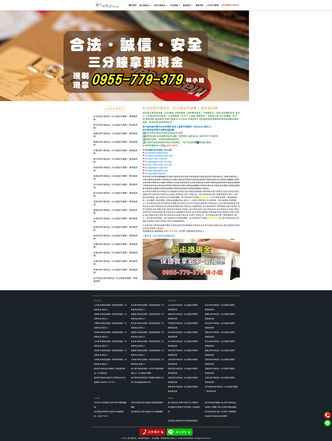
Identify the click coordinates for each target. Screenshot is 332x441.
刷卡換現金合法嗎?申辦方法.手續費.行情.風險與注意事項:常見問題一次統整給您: (184, 407)
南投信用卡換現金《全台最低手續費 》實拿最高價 (115, 237)
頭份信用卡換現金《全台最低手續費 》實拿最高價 (115, 169)
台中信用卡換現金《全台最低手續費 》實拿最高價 (115, 186)
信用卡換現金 (160, 5)
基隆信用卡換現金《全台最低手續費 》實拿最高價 (115, 135)
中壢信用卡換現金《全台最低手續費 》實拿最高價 (115, 152)
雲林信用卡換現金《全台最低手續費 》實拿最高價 (115, 203)
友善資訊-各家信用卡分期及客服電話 (183, 421)
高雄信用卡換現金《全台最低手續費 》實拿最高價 (115, 228)
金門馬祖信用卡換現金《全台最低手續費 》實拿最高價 (115, 279)
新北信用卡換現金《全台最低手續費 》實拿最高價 (115, 126)
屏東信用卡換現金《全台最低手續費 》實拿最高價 (115, 271)
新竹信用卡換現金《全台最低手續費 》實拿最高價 (115, 160)
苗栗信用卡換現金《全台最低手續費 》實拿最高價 (115, 177)
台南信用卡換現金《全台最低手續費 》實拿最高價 (115, 220)
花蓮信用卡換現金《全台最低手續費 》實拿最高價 (115, 254)
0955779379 (232, 5)
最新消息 (199, 5)
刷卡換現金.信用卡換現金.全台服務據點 (147, 412)
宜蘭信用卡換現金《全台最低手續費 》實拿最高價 (115, 245)
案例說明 (187, 5)
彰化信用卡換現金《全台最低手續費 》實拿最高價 (115, 194)
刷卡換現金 (144, 5)
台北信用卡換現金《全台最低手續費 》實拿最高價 (115, 117)
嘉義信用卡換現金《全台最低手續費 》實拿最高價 (115, 211)
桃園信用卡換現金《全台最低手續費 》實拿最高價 (115, 143)
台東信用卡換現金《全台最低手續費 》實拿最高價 (115, 262)
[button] (5, 56)
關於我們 (133, 5)
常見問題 (174, 5)
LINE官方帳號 (212, 5)
